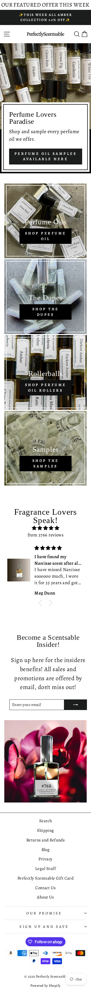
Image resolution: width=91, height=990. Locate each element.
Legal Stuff (45, 868)
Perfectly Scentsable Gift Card (45, 878)
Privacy (45, 859)
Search (45, 821)
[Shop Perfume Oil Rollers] (45, 372)
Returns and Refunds (45, 840)
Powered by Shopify (45, 985)
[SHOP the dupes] (45, 296)
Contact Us (45, 888)
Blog (45, 850)
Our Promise (44, 913)
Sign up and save (44, 926)
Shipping (45, 830)
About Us (45, 897)
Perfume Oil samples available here (45, 156)
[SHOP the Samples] (45, 448)
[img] (45, 528)
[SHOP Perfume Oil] (45, 220)
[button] (41, 602)
